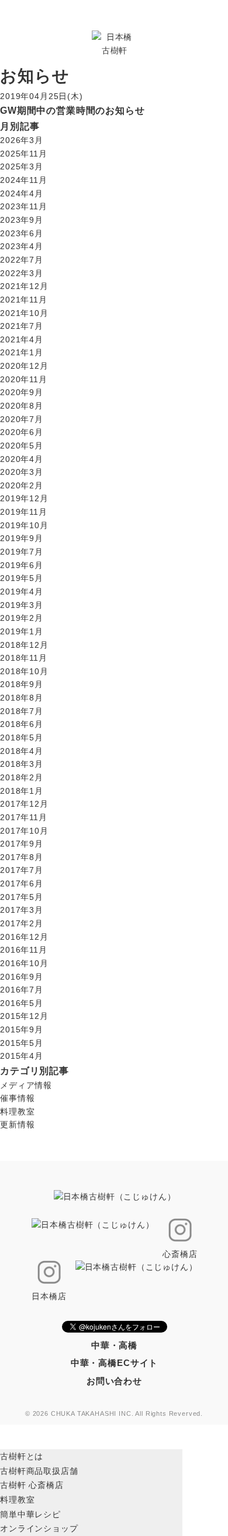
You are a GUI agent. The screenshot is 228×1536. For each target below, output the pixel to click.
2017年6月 (21, 883)
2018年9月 (21, 684)
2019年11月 (23, 511)
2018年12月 (24, 645)
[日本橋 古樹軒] (114, 42)
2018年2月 (21, 777)
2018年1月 (21, 791)
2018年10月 (24, 671)
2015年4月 (21, 1056)
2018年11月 (23, 657)
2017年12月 (24, 803)
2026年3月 (21, 140)
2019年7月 (21, 551)
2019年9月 (21, 538)
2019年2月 (21, 618)
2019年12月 (24, 498)
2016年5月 (21, 1003)
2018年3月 (21, 764)
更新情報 (17, 1124)
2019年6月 (21, 565)
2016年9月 (21, 976)
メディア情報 (26, 1085)
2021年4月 (21, 339)
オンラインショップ (39, 1528)
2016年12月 (24, 937)
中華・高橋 (114, 1345)
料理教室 (17, 1111)
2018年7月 (21, 711)
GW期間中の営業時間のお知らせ (72, 110)
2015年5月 (21, 1043)
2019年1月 (21, 631)
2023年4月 (21, 246)
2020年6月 (21, 432)
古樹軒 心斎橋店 (32, 1485)
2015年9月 (21, 1029)
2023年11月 (23, 206)
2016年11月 (23, 949)
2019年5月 (21, 578)
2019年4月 (21, 591)
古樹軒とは (21, 1456)
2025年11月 (23, 153)
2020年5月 (21, 445)
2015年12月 (24, 1016)
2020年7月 (21, 419)
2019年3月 (21, 605)
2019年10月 (24, 525)
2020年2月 (21, 485)
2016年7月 (21, 989)
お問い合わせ (114, 1381)
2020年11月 (23, 379)
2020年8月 (21, 405)
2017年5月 (21, 897)
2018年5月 (21, 737)
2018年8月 (21, 697)
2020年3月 (21, 472)
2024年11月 (23, 180)
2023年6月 (21, 233)
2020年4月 (21, 459)
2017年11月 (23, 817)
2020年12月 (24, 366)
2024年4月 (21, 193)
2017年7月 (21, 870)
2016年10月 (24, 963)
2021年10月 (24, 313)
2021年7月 (21, 326)
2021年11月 (23, 299)
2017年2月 (21, 923)
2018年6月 (21, 724)
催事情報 (17, 1098)
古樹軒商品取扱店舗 (39, 1471)
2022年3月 (21, 273)
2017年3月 (21, 910)
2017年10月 (24, 830)
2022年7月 (21, 259)
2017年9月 (21, 843)
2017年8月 (21, 857)
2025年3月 (21, 166)
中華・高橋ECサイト (114, 1363)
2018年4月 (21, 751)
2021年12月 (24, 286)
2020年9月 (21, 392)
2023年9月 (21, 220)
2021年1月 (21, 352)
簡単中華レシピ (30, 1514)
